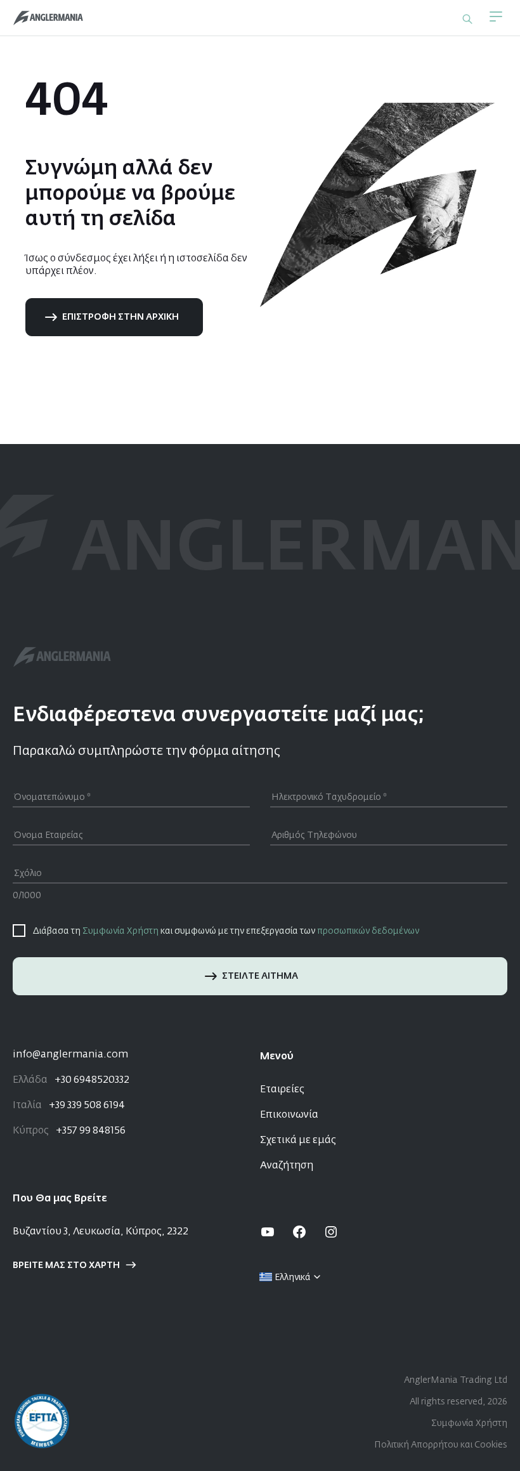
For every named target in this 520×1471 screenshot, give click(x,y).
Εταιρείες (282, 1090)
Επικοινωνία (289, 1115)
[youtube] (267, 1231)
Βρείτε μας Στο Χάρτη (66, 1265)
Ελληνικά (293, 1277)
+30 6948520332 (71, 1080)
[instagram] (331, 1231)
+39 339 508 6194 (69, 1106)
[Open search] (467, 19)
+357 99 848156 (69, 1131)
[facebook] (299, 1231)
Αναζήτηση (286, 1166)
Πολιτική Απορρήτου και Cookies (440, 1445)
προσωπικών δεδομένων (368, 931)
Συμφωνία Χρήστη (120, 931)
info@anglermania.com (70, 1055)
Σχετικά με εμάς (298, 1140)
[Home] (48, 18)
